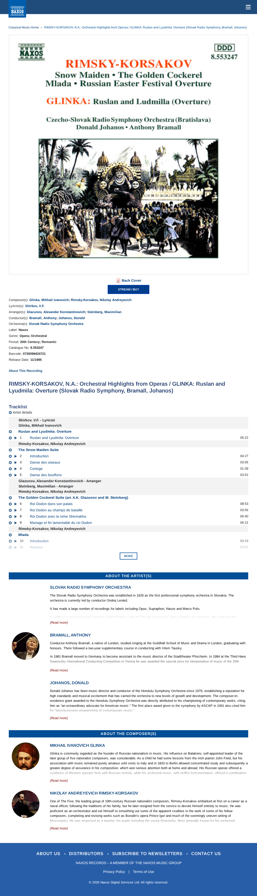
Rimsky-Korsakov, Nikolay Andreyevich (101, 300)
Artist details (22, 412)
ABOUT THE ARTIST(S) (128, 576)
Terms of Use (143, 872)
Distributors (87, 853)
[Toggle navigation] (247, 7)
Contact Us (206, 853)
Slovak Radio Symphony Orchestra (56, 324)
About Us (49, 853)
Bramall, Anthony (42, 318)
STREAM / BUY (128, 289)
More (128, 556)
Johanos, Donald (71, 318)
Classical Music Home (24, 27)
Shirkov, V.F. (35, 306)
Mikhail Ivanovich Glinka (77, 745)
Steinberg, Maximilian (104, 312)
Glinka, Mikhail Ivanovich (49, 300)
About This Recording (25, 371)
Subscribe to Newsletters (148, 853)
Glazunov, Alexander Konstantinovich (56, 312)
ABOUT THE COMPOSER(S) (128, 733)
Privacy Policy (114, 872)
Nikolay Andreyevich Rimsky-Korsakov (94, 793)
